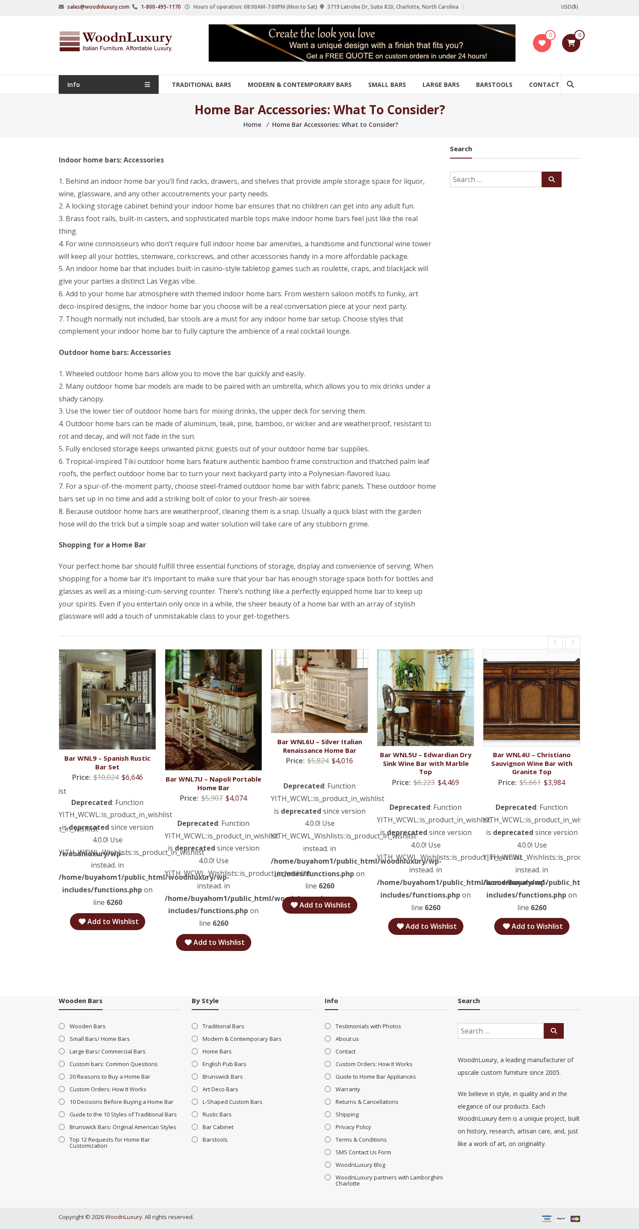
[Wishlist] (542, 43)
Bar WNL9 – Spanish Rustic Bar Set (107, 762)
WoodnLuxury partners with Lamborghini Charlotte (389, 1180)
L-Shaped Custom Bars (233, 1102)
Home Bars (217, 1051)
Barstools (494, 84)
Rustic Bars (217, 1114)
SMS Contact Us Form (363, 1152)
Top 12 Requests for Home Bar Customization (110, 1142)
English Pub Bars (224, 1064)
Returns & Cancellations (367, 1102)
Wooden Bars (88, 1026)
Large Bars (441, 84)
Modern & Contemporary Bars (300, 84)
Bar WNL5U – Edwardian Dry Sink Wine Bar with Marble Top (426, 763)
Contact (544, 84)
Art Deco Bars (220, 1089)
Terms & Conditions (361, 1139)
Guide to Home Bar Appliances (376, 1076)
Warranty (348, 1089)
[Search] (552, 179)
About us (347, 1039)
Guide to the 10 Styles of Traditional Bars (123, 1114)
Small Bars (387, 84)
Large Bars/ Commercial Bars (108, 1051)
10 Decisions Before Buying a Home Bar (121, 1102)
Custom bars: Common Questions (114, 1064)
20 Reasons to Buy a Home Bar (110, 1076)
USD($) (569, 6)
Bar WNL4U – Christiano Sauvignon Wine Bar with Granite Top (531, 763)
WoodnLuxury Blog (360, 1165)
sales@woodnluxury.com (98, 6)
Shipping (347, 1114)
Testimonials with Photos (368, 1026)
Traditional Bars (201, 84)
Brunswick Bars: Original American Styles (123, 1127)
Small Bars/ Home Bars (100, 1039)
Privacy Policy (353, 1127)
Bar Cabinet (218, 1127)
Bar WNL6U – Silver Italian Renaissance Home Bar (319, 746)
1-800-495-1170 (161, 6)
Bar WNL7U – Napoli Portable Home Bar (213, 783)
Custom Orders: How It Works (108, 1089)
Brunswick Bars (223, 1076)
